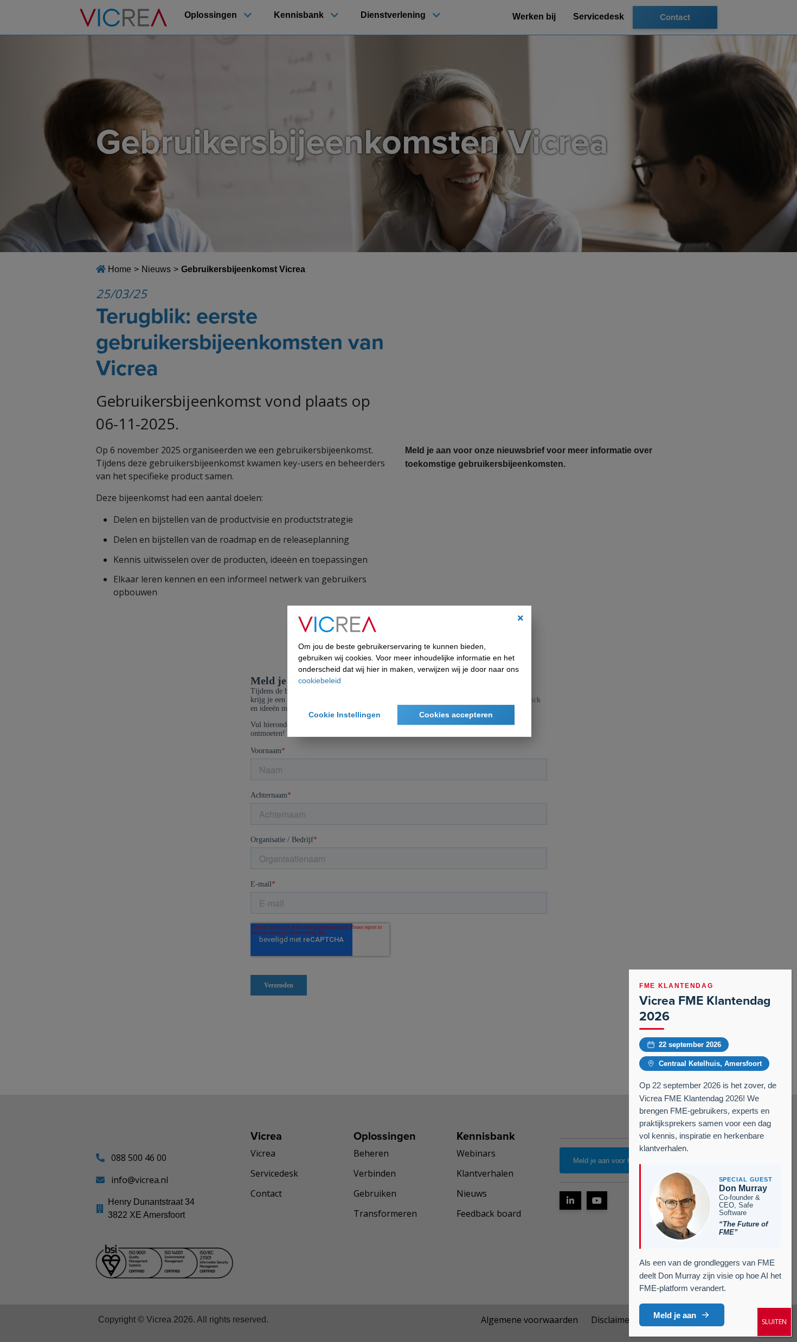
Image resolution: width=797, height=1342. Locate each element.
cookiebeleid (319, 680)
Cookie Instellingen (344, 714)
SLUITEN (774, 1321)
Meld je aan (674, 1315)
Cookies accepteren (456, 714)
